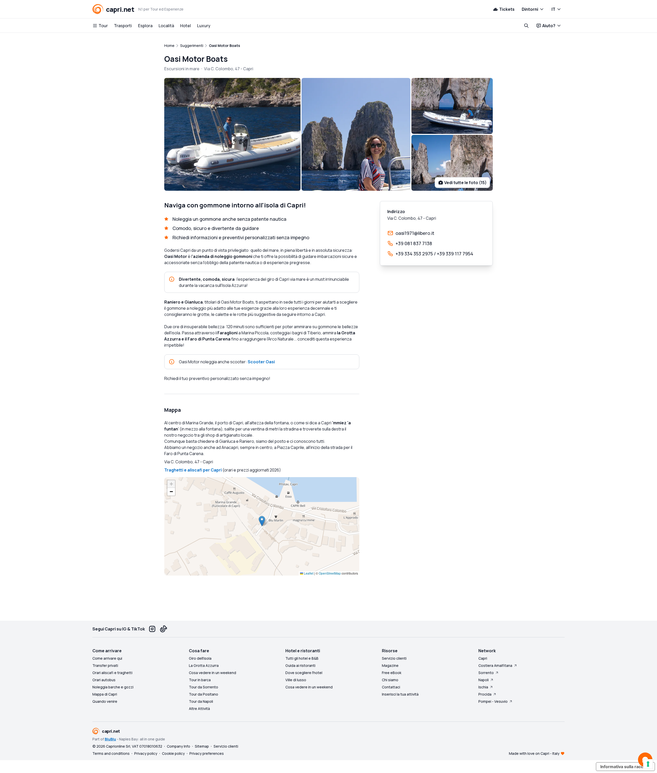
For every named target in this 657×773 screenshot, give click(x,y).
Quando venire (104, 701)
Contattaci (391, 687)
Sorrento (486, 672)
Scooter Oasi (261, 362)
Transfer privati (105, 665)
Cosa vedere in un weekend (212, 672)
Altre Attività (199, 708)
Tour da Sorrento (203, 687)
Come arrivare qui (107, 658)
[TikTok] (163, 629)
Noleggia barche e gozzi (112, 687)
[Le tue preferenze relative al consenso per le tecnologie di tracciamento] (648, 764)
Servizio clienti (394, 658)
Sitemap (202, 746)
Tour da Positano (203, 694)
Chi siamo (390, 679)
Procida (484, 694)
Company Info (178, 746)
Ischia (483, 687)
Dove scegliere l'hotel (303, 672)
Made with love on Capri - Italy (534, 753)
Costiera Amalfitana (495, 665)
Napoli (483, 679)
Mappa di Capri (104, 694)
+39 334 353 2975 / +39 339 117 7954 (434, 253)
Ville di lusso (295, 679)
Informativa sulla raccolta (625, 766)
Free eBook (391, 672)
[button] (262, 521)
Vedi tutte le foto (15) (465, 182)
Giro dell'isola (200, 658)
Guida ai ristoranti (300, 665)
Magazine (390, 665)
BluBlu (110, 739)
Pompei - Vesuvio (493, 701)
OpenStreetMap (330, 573)
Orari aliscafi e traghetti (112, 672)
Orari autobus (103, 679)
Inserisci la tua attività (400, 694)
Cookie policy (173, 753)
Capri (482, 658)
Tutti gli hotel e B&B (301, 658)
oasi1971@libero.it (414, 233)
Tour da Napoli (201, 701)
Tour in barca (200, 679)
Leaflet (308, 573)
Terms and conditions (111, 753)
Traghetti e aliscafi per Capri (193, 470)
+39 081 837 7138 (413, 243)
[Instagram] (152, 629)
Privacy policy (145, 753)
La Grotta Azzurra (204, 665)
